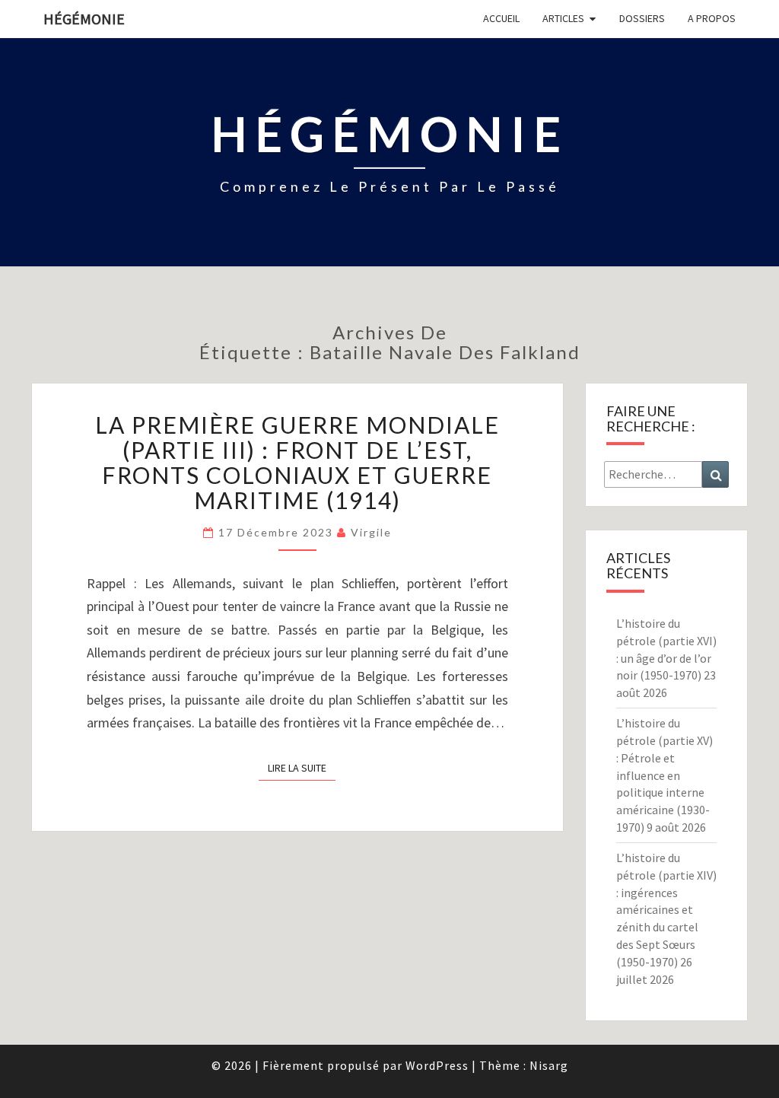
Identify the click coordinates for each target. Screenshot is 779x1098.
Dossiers (642, 18)
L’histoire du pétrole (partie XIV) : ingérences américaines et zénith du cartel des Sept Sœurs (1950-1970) (666, 909)
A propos (712, 18)
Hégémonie (84, 18)
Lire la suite (301, 767)
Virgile (371, 532)
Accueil (501, 18)
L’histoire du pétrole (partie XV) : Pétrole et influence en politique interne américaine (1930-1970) (664, 775)
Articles (563, 18)
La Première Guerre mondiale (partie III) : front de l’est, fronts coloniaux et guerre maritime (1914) (297, 462)
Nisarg (548, 1065)
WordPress (437, 1065)
